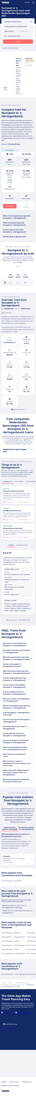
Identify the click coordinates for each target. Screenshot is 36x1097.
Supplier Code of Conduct (10, 1086)
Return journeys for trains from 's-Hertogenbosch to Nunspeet (14, 906)
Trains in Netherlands (22, 983)
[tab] (7, 481)
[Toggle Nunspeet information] (32, 859)
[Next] (31, 275)
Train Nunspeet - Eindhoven (11, 933)
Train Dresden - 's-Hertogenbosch (13, 937)
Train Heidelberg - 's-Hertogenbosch (14, 953)
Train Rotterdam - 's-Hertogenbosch (14, 974)
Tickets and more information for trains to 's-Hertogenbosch (18, 912)
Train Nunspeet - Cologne (10, 941)
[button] (10, 31)
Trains (10, 983)
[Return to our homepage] (5, 2)
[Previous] (4, 275)
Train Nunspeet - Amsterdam (11, 881)
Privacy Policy (26, 1082)
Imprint (4, 1082)
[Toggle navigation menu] (33, 2)
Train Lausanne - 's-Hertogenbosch (13, 945)
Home (3, 983)
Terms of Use (14, 1082)
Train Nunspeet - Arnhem (10, 949)
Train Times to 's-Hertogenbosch (12, 985)
